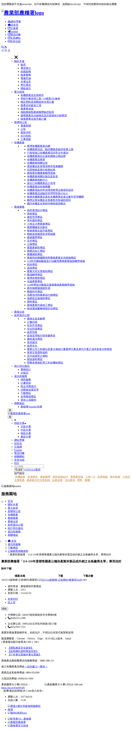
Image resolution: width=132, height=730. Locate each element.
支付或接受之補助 (37, 356)
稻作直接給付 (60, 476)
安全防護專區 (34, 328)
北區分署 (26, 426)
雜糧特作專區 (34, 291)
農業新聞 (26, 125)
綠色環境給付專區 (37, 210)
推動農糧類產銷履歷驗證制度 (37, 112)
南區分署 (26, 433)
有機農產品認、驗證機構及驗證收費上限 (50, 149)
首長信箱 (15, 41)
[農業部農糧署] (22, 13)
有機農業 (19, 142)
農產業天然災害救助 (38, 480)
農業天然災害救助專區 (40, 271)
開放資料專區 (34, 359)
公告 (23, 129)
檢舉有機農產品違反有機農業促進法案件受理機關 (55, 196)
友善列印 (13, 599)
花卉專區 (32, 240)
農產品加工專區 (36, 251)
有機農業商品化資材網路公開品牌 (46, 156)
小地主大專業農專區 (38, 223)
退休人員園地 (28, 400)
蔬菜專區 (32, 267)
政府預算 (32, 332)
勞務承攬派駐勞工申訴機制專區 (45, 362)
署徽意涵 (26, 78)
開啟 (5, 608)
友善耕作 (33, 476)
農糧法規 (19, 312)
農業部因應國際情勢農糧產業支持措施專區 (51, 257)
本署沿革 (26, 81)
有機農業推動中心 (37, 179)
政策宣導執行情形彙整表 (41, 335)
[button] (72, 75)
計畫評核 (32, 322)
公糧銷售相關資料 (18, 551)
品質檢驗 (102, 476)
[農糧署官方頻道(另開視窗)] (18, 725)
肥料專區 (32, 301)
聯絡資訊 (26, 88)
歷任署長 (26, 85)
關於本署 (19, 61)
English (14, 31)
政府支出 (32, 345)
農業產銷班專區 (36, 247)
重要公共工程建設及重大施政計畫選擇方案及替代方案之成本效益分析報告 (69, 349)
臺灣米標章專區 (36, 278)
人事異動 (26, 139)
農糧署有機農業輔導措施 (41, 173)
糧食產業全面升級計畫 (33, 119)
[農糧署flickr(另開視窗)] (17, 722)
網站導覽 (16, 21)
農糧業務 (19, 207)
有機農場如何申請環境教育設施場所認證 (50, 190)
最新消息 (26, 132)
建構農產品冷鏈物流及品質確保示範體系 (44, 115)
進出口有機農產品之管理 (41, 183)
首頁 (10, 501)
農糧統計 (26, 369)
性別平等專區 (34, 325)
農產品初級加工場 (31, 105)
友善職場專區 (28, 396)
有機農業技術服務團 (38, 186)
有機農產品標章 (36, 159)
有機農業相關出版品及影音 (42, 176)
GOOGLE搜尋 (32, 469)
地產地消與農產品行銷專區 (42, 295)
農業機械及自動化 (37, 227)
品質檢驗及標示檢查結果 (41, 169)
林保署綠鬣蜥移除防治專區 (42, 308)
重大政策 (19, 91)
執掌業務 (26, 75)
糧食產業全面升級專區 (40, 230)
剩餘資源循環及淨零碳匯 (41, 234)
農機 (87, 480)
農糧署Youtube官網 (31, 406)
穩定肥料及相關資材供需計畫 (37, 102)
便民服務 (26, 379)
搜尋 (20, 470)
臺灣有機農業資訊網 (38, 146)
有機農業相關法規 (37, 163)
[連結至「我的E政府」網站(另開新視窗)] (17, 712)
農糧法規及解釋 (36, 318)
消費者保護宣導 (30, 389)
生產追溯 (57, 480)
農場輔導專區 (34, 274)
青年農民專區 (34, 220)
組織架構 (26, 71)
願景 (23, 64)
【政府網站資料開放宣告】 (23, 651)
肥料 (79, 480)
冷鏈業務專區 (34, 281)
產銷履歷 (45, 476)
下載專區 (26, 393)
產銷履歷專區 (34, 237)
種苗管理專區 (34, 217)
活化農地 (70, 480)
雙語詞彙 (15, 34)
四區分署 (19, 423)
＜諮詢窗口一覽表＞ (36, 666)
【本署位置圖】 (24, 654)
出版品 (24, 372)
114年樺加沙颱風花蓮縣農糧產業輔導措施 (51, 284)
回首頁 (14, 25)
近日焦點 (26, 135)
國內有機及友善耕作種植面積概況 (46, 203)
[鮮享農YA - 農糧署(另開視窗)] (19, 718)
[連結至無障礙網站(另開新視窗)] (25, 709)
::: (2, 501)
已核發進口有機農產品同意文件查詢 (47, 152)
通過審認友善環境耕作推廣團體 (45, 166)
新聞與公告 (20, 122)
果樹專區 (32, 213)
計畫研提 (26, 383)
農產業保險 (27, 108)
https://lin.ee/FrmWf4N (13, 687)
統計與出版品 (22, 366)
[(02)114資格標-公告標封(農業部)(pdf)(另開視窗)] (60, 579)
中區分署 (26, 430)
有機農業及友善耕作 (32, 95)
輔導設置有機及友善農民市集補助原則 (49, 200)
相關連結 (19, 403)
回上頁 (11, 602)
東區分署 (26, 436)
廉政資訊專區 (34, 339)
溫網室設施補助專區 (38, 298)
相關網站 (19, 456)
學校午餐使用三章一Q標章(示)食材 (40, 98)
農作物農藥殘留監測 (38, 288)
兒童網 (14, 28)
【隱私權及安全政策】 (20, 647)
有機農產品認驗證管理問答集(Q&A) (47, 193)
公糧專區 (32, 244)
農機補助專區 (34, 254)
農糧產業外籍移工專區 (40, 305)
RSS (16, 463)
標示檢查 (115, 476)
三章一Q (90, 476)
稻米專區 (32, 264)
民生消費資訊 (28, 386)
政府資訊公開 (22, 315)
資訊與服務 (20, 376)
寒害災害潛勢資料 (37, 352)
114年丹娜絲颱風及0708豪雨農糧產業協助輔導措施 (56, 261)
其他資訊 (32, 342)
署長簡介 (26, 68)
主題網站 (15, 38)
